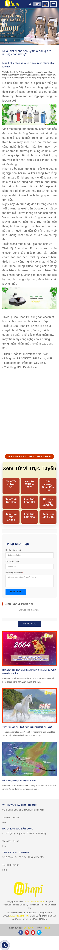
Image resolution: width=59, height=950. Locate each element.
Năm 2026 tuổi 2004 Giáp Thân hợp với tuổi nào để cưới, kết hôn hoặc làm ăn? (29, 672)
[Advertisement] (29, 413)
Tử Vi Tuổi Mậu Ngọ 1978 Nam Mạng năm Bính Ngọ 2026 (27, 727)
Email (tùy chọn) (13, 561)
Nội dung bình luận (14, 573)
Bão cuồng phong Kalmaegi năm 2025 (19, 780)
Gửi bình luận (15, 592)
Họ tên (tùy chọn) (13, 550)
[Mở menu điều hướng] (53, 4)
